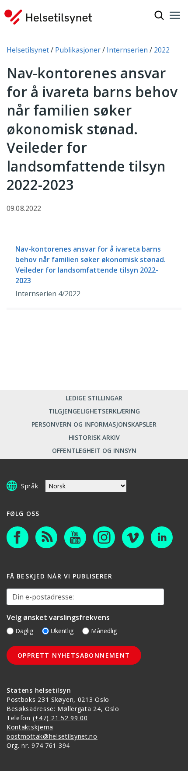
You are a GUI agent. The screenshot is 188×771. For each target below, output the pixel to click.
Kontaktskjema (30, 727)
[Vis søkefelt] (159, 15)
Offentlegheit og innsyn (94, 450)
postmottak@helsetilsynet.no (52, 736)
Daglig (24, 631)
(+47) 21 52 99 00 (60, 718)
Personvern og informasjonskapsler (94, 424)
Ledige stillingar (94, 398)
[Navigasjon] (175, 15)
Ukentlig (62, 631)
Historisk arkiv (94, 437)
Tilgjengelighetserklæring (94, 411)
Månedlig (104, 631)
